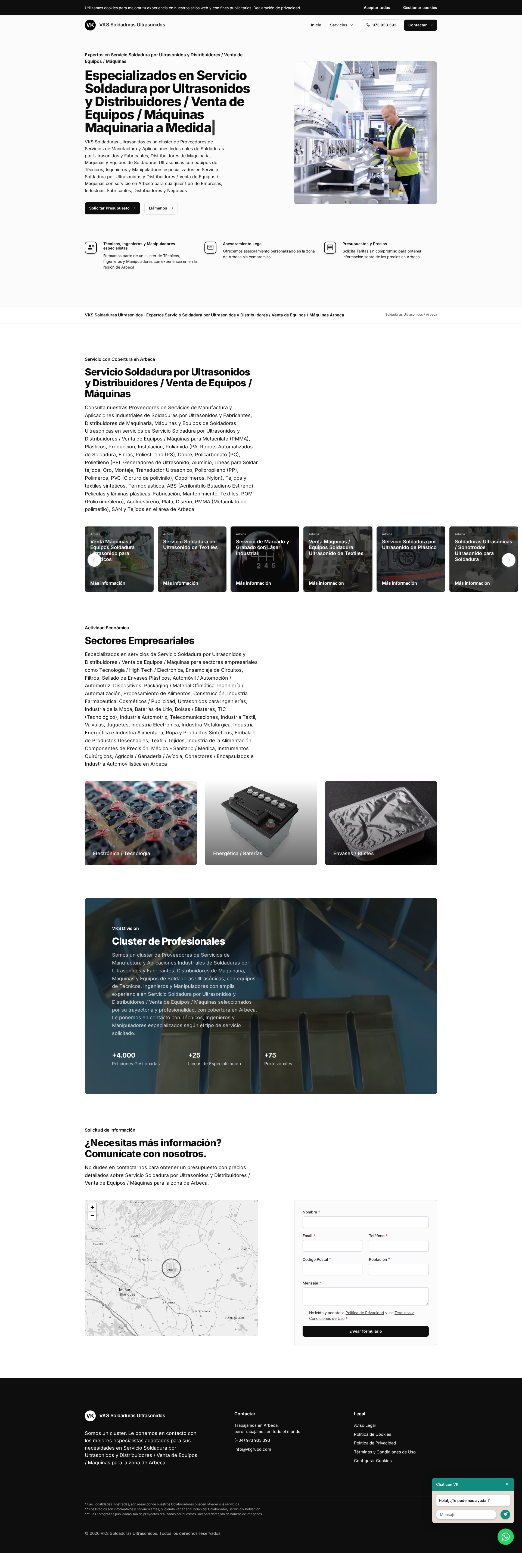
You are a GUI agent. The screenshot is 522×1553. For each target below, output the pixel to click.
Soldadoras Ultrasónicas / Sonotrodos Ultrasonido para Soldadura (483, 550)
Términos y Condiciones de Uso (385, 1452)
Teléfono (378, 1235)
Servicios (338, 25)
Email (309, 1235)
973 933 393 (384, 25)
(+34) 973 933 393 (252, 1440)
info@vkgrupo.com (252, 1449)
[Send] (505, 1514)
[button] (508, 560)
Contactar (417, 25)
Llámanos (158, 208)
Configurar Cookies (373, 1460)
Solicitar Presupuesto (109, 208)
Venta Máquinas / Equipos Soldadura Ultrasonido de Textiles (336, 547)
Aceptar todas (377, 7)
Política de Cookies (372, 1434)
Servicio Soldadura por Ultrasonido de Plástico (409, 544)
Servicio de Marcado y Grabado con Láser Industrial (262, 547)
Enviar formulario (365, 1331)
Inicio (316, 25)
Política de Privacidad (365, 1312)
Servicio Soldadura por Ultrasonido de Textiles (190, 544)
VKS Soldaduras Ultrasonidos (131, 24)
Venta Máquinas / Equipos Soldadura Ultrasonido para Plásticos (112, 550)
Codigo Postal (317, 1259)
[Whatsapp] (506, 1537)
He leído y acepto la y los (361, 1315)
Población (379, 1259)
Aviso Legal (365, 1425)
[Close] (507, 1484)
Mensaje (312, 1283)
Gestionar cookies (420, 7)
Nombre (311, 1212)
